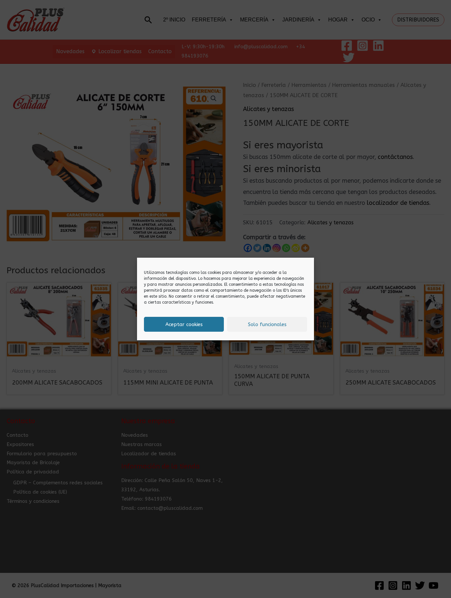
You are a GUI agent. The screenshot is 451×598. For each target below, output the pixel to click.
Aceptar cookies (184, 324)
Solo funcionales (267, 324)
